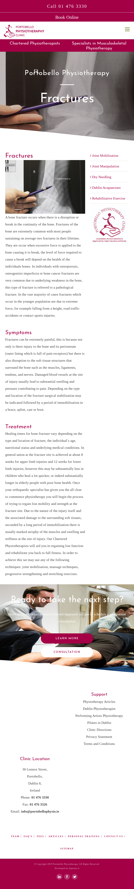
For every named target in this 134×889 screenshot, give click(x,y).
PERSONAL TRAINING (84, 836)
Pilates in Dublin (99, 723)
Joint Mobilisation (105, 155)
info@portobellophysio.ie (40, 811)
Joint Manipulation (105, 166)
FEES (40, 836)
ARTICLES (56, 836)
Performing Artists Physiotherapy (99, 716)
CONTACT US (113, 836)
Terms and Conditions (99, 744)
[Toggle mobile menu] (128, 29)
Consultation (67, 652)
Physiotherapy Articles (99, 702)
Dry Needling (101, 177)
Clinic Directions (99, 730)
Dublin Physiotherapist (99, 709)
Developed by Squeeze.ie (67, 868)
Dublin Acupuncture (106, 188)
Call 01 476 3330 (67, 6)
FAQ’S (28, 836)
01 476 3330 (40, 797)
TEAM (15, 836)
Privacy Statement (99, 737)
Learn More (67, 638)
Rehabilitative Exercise (108, 198)
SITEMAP (67, 848)
